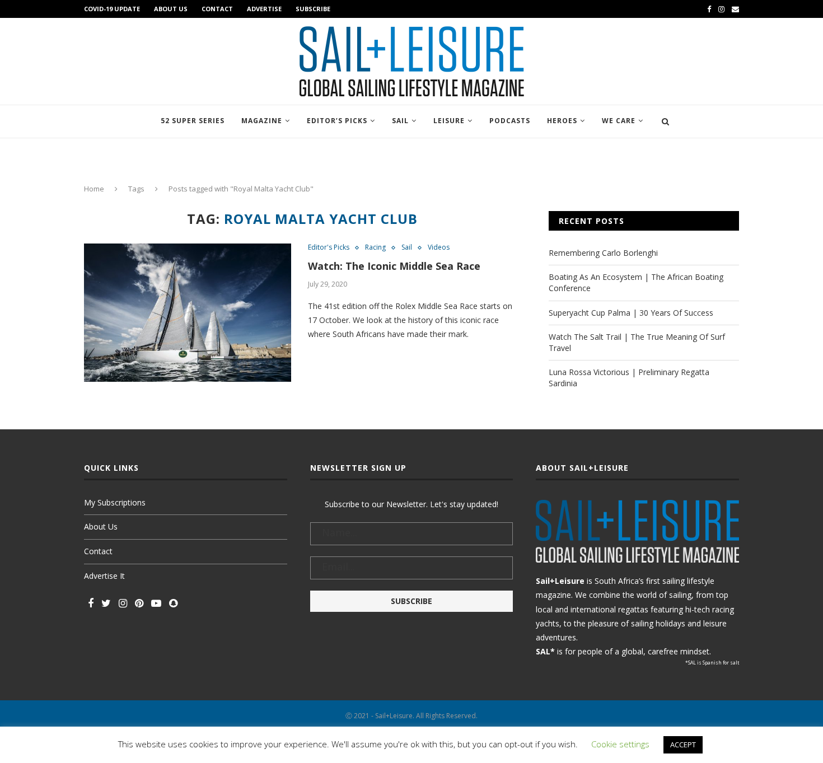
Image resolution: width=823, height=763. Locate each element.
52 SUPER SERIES (193, 120)
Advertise (264, 8)
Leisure (449, 120)
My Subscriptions (115, 502)
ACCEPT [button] (683, 744)
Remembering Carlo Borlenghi (603, 252)
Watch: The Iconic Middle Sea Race (394, 266)
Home (94, 189)
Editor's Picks (328, 247)
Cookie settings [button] (620, 744)
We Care (618, 120)
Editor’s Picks (337, 120)
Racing (375, 247)
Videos (439, 247)
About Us (171, 8)
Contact (217, 8)
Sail (400, 120)
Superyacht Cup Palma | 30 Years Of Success (631, 312)
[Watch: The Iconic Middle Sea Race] (187, 313)
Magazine (261, 120)
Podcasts (509, 120)
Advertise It (104, 575)
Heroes (562, 120)
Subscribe (313, 8)
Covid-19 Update (112, 8)
